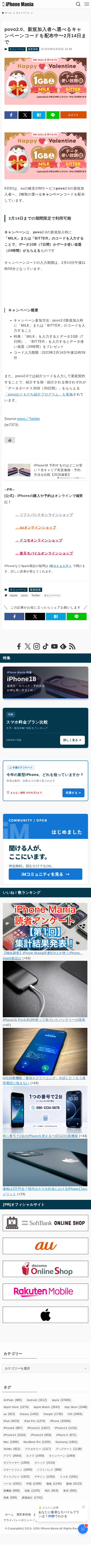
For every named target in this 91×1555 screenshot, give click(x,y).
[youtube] (54, 646)
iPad (11, 1421)
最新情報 (33, 49)
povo (24, 595)
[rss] (72, 646)
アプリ (13, 1455)
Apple (14, 595)
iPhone (60, 1421)
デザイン (44, 1476)
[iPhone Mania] (18, 4)
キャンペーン (17, 49)
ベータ (13, 1483)
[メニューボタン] (87, 4)
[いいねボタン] (9, 440)
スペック (44, 1462)
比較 (32, 1490)
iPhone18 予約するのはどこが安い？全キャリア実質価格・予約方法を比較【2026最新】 (58, 469)
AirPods (13, 1400)
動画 (74, 1483)
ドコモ (69, 1476)
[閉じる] (83, 1506)
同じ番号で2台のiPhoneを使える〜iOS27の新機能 (40, 1136)
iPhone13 (66, 1428)
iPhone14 (15, 1435)
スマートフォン (18, 1469)
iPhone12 (39, 1428)
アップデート (69, 1449)
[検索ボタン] (78, 4)
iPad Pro (34, 1421)
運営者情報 (24, 1514)
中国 (33, 1483)
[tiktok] (45, 646)
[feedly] (63, 646)
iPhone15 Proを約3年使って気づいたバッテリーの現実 (44, 1020)
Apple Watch (47, 1407)
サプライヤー (17, 1462)
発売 (70, 1490)
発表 (10, 1497)
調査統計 (32, 1497)
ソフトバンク (49, 1469)
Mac (11, 1442)
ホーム (9, 1514)
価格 (54, 1483)
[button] (11, 115)
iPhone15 (41, 1435)
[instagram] (36, 646)
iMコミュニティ (60, 566)
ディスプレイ (17, 1476)
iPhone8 (13, 1428)
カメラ (35, 1455)
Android (37, 1400)
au (9, 1414)
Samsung (66, 1442)
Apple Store (16, 1407)
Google (53, 1414)
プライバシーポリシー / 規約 (22, 1520)
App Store (76, 1407)
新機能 (12, 1490)
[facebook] (19, 646)
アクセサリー (38, 1449)
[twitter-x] (28, 646)
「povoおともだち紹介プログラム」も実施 (38, 394)
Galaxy (29, 1414)
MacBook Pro (37, 1442)
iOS (75, 1414)
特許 (51, 1490)
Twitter (36, 595)
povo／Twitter (28, 419)
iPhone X (66, 1435)
